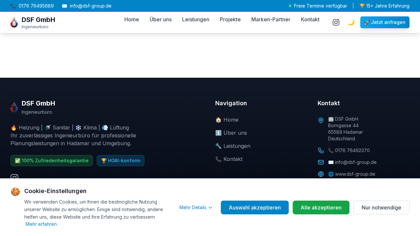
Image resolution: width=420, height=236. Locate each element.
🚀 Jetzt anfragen (385, 22)
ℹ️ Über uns (231, 132)
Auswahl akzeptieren (255, 207)
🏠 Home (227, 119)
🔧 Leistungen (232, 146)
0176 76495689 (32, 6)
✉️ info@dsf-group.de (352, 162)
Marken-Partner (270, 19)
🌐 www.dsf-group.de (351, 174)
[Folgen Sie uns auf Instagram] (336, 22)
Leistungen (195, 19)
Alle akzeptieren (321, 207)
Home (131, 19)
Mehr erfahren (41, 224)
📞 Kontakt (228, 159)
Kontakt (310, 19)
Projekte (230, 19)
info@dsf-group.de (87, 6)
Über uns (161, 19)
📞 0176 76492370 (349, 150)
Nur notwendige (381, 207)
